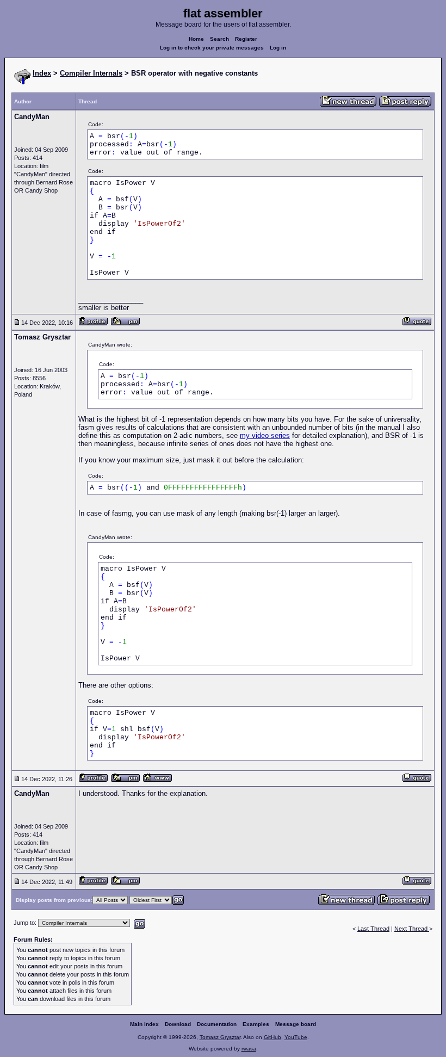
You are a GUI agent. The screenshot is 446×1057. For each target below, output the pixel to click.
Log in (278, 48)
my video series (265, 435)
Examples (256, 1024)
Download (178, 1024)
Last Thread (373, 928)
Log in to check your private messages (212, 48)
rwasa (248, 1049)
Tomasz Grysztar (220, 1037)
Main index (144, 1024)
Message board (295, 1024)
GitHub (272, 1037)
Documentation (217, 1024)
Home (196, 39)
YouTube (295, 1037)
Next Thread (411, 928)
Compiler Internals (91, 73)
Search (219, 39)
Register (246, 39)
